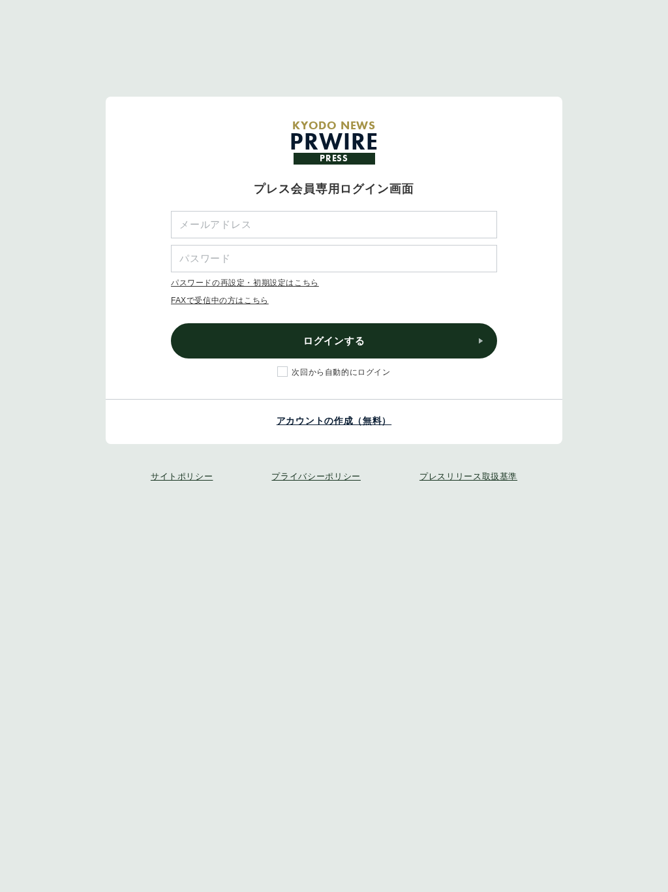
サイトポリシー (182, 476)
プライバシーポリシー (316, 476)
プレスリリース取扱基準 (468, 476)
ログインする (334, 340)
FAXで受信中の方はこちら (220, 300)
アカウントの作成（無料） (334, 420)
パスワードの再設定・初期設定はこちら (245, 282)
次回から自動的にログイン (341, 372)
